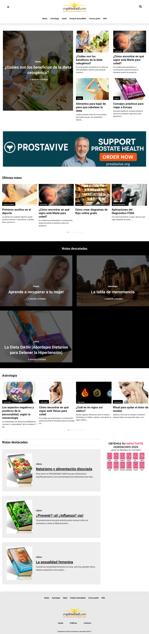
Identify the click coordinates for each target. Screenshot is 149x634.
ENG (105, 18)
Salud (64, 18)
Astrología (54, 18)
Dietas (44, 18)
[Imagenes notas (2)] (74, 165)
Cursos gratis (94, 18)
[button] (66, 232)
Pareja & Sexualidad (77, 18)
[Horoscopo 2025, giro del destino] (125, 470)
